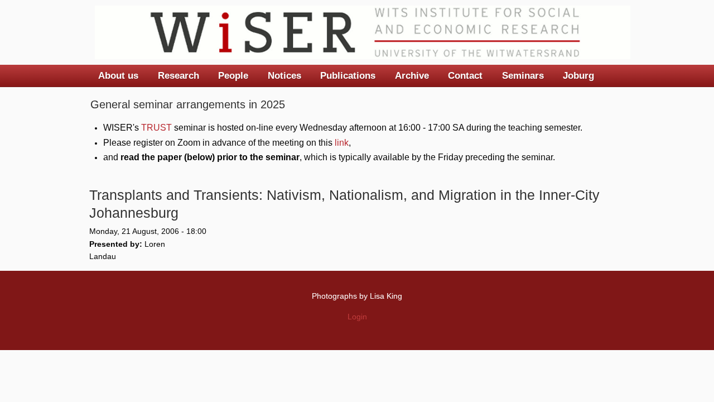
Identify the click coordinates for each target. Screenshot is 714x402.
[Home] (362, 32)
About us (118, 75)
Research (178, 75)
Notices (284, 75)
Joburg (578, 75)
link (342, 142)
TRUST (156, 127)
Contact (465, 75)
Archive (412, 75)
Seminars (523, 75)
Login (357, 316)
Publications (347, 75)
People (233, 75)
